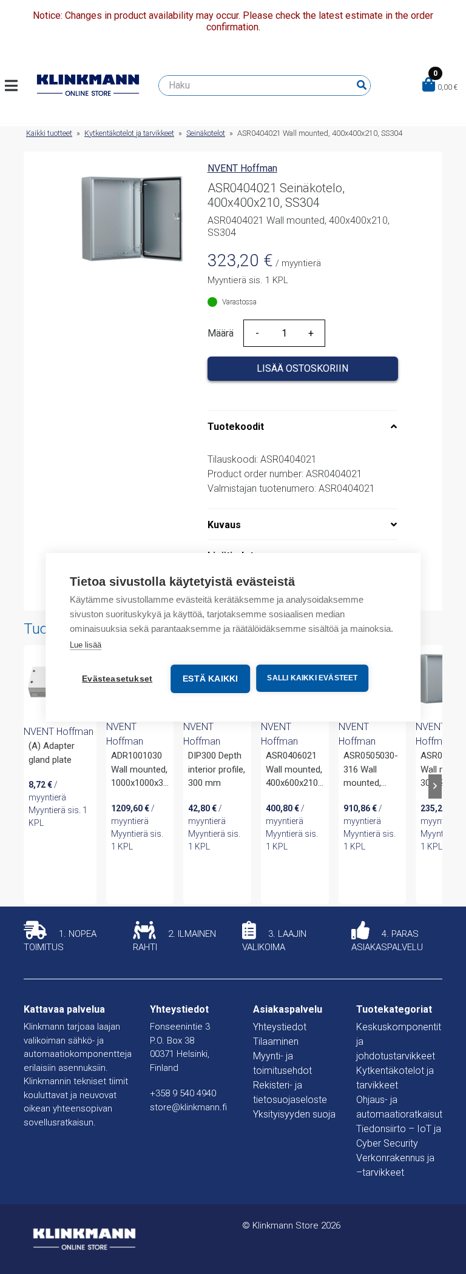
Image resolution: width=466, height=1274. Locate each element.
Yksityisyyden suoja (294, 1114)
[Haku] (361, 85)
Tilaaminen (276, 1041)
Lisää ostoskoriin (302, 368)
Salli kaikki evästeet (312, 678)
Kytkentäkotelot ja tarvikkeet (129, 133)
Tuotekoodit (236, 426)
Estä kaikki (210, 678)
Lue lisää (85, 644)
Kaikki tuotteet (49, 133)
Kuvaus (224, 525)
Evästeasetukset (117, 678)
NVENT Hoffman (242, 168)
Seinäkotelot (205, 133)
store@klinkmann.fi (188, 1107)
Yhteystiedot (279, 1027)
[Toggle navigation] (16, 85)
